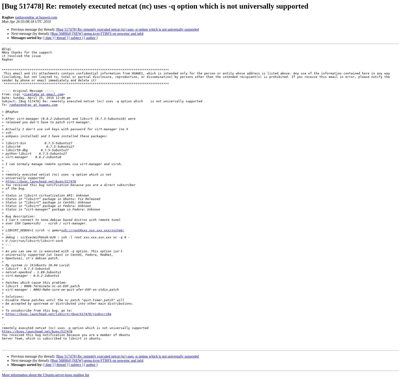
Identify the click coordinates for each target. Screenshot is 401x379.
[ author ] (90, 38)
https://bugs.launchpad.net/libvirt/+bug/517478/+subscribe (58, 314)
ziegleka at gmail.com (43, 94)
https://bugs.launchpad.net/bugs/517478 (41, 181)
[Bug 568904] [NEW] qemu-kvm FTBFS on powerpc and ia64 (96, 34)
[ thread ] (61, 38)
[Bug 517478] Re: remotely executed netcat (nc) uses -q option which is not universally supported (127, 29)
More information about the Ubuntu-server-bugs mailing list (45, 375)
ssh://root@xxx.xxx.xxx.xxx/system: (92, 230)
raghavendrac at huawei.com (36, 17)
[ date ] (48, 38)
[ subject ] (76, 38)
